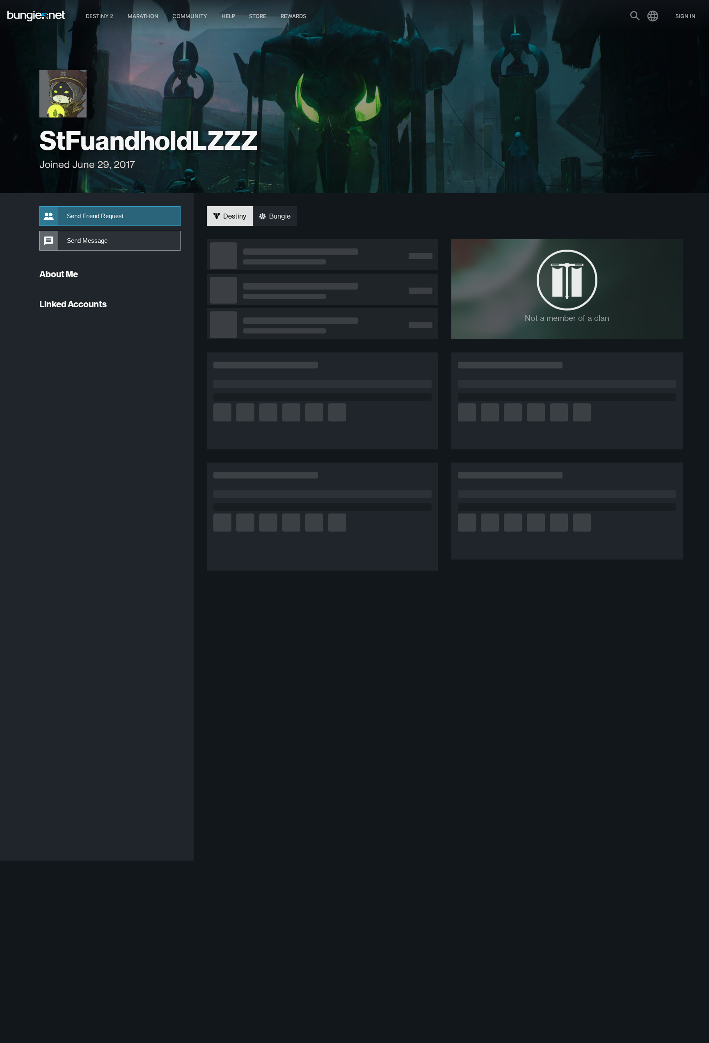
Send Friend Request (95, 216)
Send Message (87, 240)
